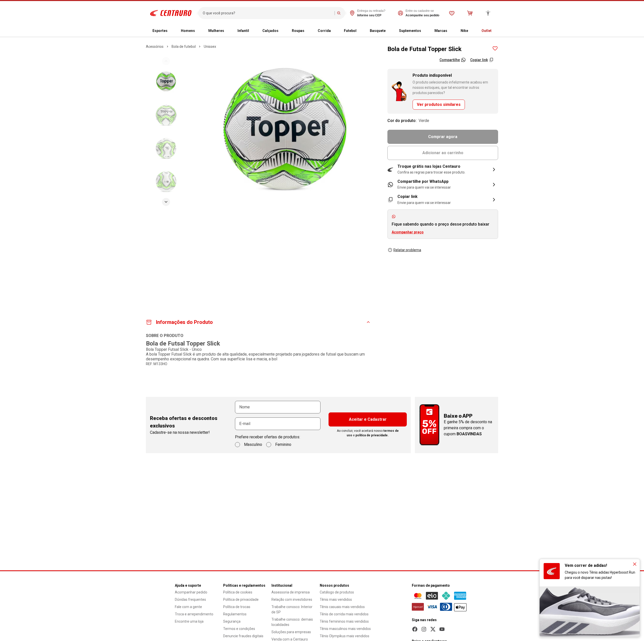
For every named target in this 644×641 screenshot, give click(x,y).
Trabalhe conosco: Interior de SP (291, 609)
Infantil (243, 31)
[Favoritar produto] (495, 49)
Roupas (298, 31)
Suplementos (410, 31)
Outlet (486, 31)
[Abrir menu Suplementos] (425, 31)
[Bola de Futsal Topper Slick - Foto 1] (166, 81)
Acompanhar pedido (191, 592)
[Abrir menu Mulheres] (228, 31)
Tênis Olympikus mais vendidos (344, 636)
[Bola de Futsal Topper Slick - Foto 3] (166, 148)
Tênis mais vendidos (336, 599)
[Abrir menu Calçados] (282, 31)
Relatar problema (407, 250)
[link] (442, 184)
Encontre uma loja (189, 621)
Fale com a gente (188, 607)
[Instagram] (424, 629)
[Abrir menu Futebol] (360, 31)
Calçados (270, 31)
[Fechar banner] (635, 564)
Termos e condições (239, 629)
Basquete (378, 31)
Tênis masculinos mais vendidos (345, 629)
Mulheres (216, 31)
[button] (442, 169)
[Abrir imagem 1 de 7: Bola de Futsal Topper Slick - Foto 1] (285, 131)
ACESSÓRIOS (155, 47)
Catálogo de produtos (337, 592)
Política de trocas (236, 607)
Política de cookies (237, 592)
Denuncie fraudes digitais (243, 636)
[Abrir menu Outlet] (496, 31)
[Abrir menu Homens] (199, 31)
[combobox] (267, 13)
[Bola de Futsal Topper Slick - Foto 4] (166, 181)
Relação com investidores (291, 599)
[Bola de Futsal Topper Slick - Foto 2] (166, 114)
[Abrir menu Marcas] (451, 31)
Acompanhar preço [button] (408, 232)
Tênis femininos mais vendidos (344, 621)
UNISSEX (210, 47)
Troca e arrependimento (194, 614)
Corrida (324, 31)
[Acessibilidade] (488, 13)
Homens (188, 31)
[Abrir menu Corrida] (335, 31)
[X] (433, 629)
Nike (464, 31)
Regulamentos (235, 614)
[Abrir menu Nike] (472, 31)
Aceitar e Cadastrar (368, 419)
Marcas (440, 31)
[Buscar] (339, 13)
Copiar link (479, 60)
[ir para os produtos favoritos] (452, 13)
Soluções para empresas (291, 632)
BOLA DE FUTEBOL (184, 47)
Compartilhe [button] (449, 60)
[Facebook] (415, 629)
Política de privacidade (241, 599)
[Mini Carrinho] (470, 13)
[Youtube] (442, 629)
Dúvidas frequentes (190, 599)
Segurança (231, 621)
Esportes (160, 31)
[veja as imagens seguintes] (166, 202)
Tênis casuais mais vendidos (342, 607)
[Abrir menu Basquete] (390, 31)
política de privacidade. (372, 435)
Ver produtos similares (439, 104)
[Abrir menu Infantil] (253, 31)
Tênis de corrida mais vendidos (344, 614)
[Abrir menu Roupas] (308, 31)
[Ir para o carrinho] (470, 13)
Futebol (350, 31)
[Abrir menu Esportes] (172, 31)
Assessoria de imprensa (290, 592)
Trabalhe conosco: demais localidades (292, 622)
